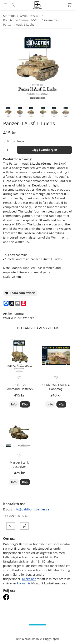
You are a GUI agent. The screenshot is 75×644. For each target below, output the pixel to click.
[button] (25, 404)
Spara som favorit (21, 293)
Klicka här (29, 579)
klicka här (23, 583)
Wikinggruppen (49, 639)
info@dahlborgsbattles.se (31, 509)
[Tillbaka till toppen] (66, 635)
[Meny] (5, 5)
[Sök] (13, 5)
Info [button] (14, 404)
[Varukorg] (69, 5)
